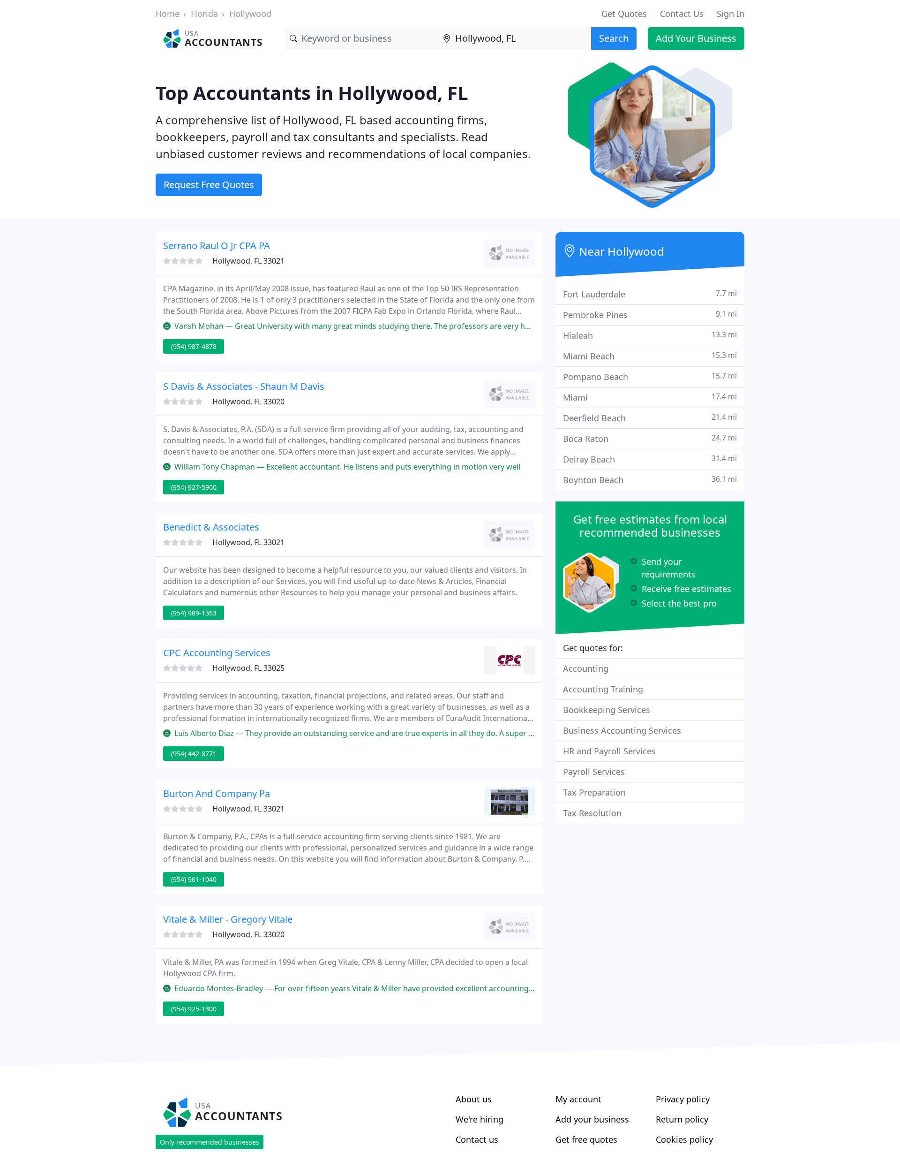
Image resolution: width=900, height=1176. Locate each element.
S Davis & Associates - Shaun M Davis (243, 386)
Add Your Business (696, 38)
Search (614, 38)
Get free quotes (586, 1139)
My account (578, 1099)
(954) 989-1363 (194, 612)
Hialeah (650, 335)
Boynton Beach (650, 480)
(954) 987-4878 (194, 346)
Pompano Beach (650, 376)
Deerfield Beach (650, 418)
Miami (650, 397)
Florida (204, 13)
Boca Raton (650, 438)
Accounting (585, 668)
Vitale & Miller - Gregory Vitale (227, 919)
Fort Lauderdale (650, 294)
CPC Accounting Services (216, 652)
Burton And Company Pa (216, 793)
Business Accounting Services (622, 730)
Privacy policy (683, 1099)
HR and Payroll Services (609, 751)
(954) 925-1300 (194, 1008)
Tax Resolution (592, 813)
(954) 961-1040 (194, 879)
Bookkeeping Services (606, 709)
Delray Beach (650, 459)
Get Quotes (624, 13)
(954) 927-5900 (194, 487)
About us (474, 1099)
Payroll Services (594, 771)
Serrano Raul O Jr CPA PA (216, 245)
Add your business (592, 1119)
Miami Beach (650, 356)
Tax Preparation (594, 792)
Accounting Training (603, 689)
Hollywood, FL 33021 (248, 261)
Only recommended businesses (209, 1142)
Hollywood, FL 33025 (248, 668)
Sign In (730, 13)
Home (168, 13)
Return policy (682, 1119)
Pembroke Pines (650, 314)
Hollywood (250, 13)
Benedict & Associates (211, 527)
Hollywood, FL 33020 (248, 401)
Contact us (477, 1139)
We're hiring (479, 1119)
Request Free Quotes (209, 184)
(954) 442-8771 (194, 753)
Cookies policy (684, 1139)
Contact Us (682, 13)
